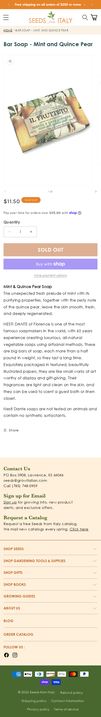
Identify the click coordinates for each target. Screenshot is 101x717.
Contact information (67, 701)
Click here (79, 529)
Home (8, 30)
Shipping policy (34, 701)
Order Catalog (18, 634)
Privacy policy (38, 709)
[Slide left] (5, 191)
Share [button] (14, 430)
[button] (85, 17)
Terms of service (66, 709)
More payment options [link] (50, 275)
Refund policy (71, 693)
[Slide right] (96, 191)
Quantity (12, 222)
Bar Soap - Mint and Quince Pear (42, 30)
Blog (8, 621)
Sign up (10, 502)
